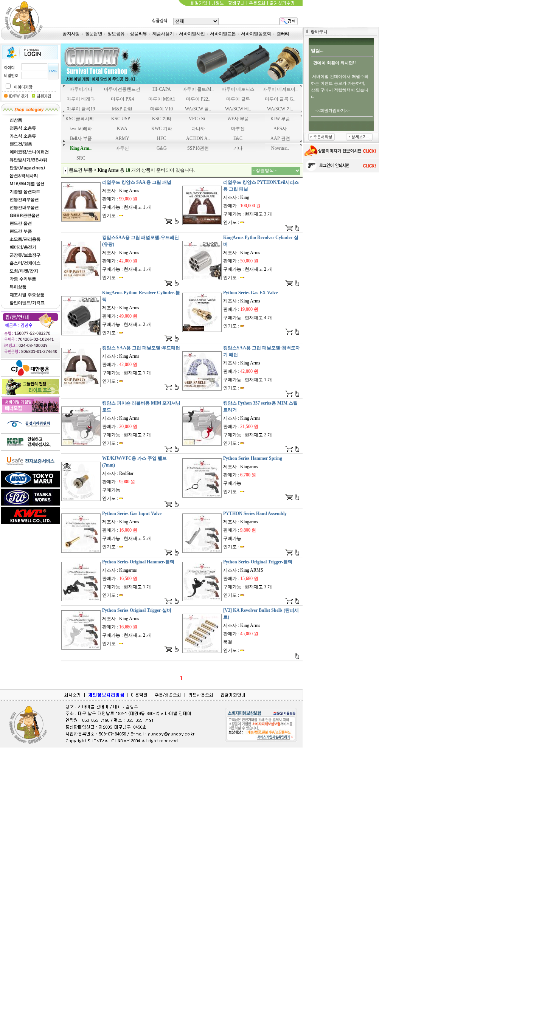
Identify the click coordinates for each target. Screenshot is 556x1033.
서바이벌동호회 (256, 33)
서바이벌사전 (192, 33)
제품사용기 (163, 33)
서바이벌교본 (223, 33)
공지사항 (70, 33)
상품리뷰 (138, 33)
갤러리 (282, 33)
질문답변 (93, 33)
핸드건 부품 (81, 170)
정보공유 (115, 33)
